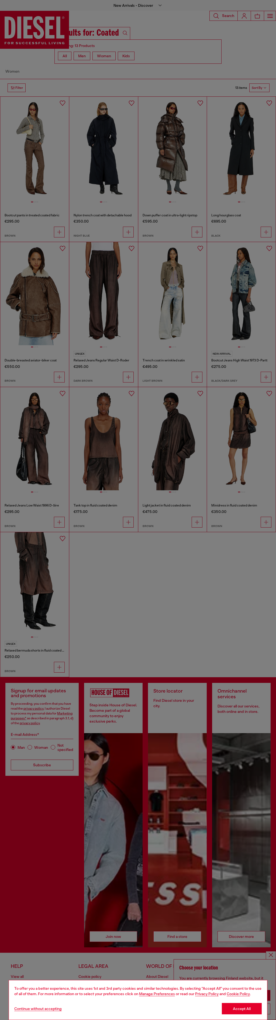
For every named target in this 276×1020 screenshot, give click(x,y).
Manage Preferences (157, 994)
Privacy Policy (207, 994)
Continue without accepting (38, 1008)
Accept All (242, 1008)
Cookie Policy (238, 994)
